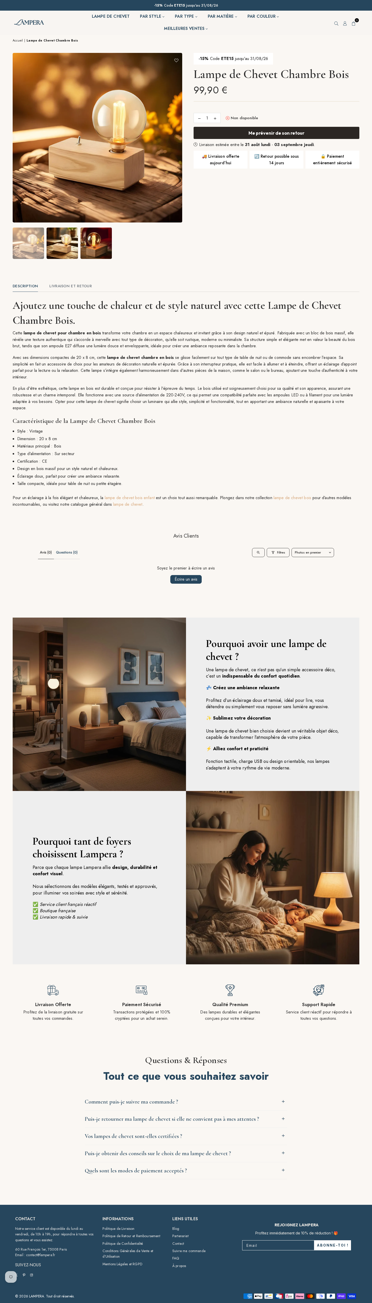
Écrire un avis (186, 579)
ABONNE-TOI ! (332, 1245)
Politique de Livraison (118, 1228)
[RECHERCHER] (336, 23)
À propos (179, 1265)
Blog (175, 1228)
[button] (353, 23)
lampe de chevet (127, 504)
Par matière (221, 16)
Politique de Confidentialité (122, 1243)
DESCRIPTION (25, 286)
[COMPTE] (345, 23)
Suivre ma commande (188, 1250)
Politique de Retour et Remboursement (131, 1235)
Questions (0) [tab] (67, 552)
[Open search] (258, 552)
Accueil (18, 40)
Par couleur (262, 16)
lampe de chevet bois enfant (130, 498)
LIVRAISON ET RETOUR (70, 286)
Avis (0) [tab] (46, 552)
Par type (185, 16)
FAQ (175, 1258)
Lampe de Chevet (111, 16)
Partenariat (180, 1235)
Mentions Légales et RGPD (122, 1264)
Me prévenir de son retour (276, 133)
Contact (178, 1243)
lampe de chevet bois (292, 498)
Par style (151, 16)
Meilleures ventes (185, 28)
